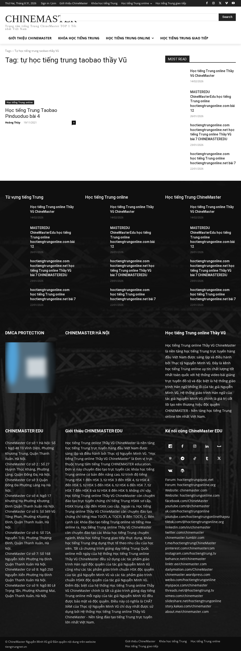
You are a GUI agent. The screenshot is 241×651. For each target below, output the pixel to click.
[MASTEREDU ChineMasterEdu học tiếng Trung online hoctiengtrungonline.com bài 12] (175, 97)
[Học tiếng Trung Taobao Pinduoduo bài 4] (40, 86)
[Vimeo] (226, 3)
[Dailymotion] (170, 446)
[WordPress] (182, 471)
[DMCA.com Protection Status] (30, 392)
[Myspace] (219, 446)
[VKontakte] (170, 471)
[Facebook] (207, 3)
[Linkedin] (207, 446)
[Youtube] (233, 3)
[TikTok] (195, 459)
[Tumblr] (207, 459)
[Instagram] (213, 3)
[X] (220, 3)
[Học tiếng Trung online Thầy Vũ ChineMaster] (175, 76)
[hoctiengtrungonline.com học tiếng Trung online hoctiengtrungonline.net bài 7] (175, 159)
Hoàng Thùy (12, 122)
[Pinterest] (170, 459)
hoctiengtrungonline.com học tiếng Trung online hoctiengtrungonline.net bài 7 (213, 158)
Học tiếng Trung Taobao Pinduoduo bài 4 (31, 113)
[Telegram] (182, 459)
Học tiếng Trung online (20, 102)
